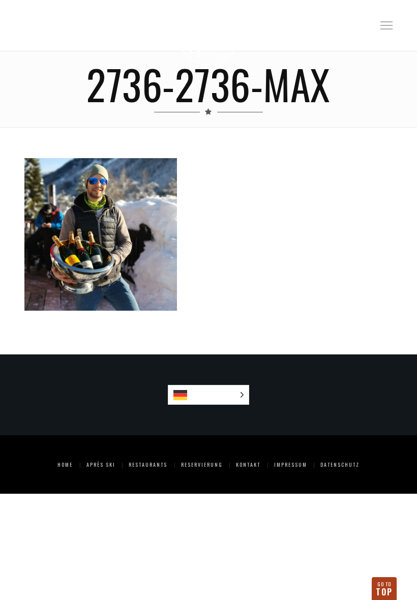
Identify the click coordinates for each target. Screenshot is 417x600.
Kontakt (248, 464)
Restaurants (148, 464)
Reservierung (202, 464)
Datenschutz (340, 464)
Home (65, 464)
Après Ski (100, 464)
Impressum (290, 464)
